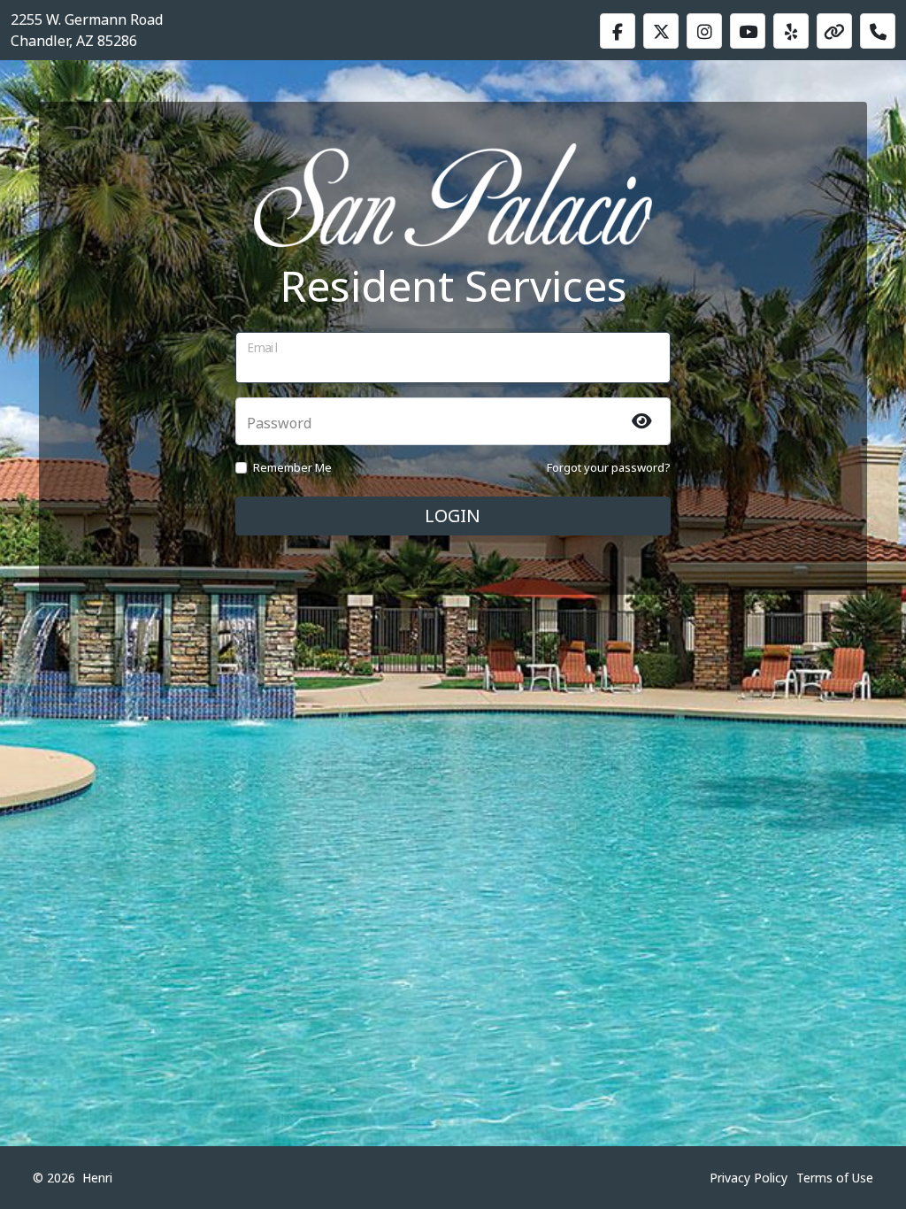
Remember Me (292, 467)
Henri (97, 1177)
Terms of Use (834, 1177)
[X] (661, 31)
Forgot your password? (609, 467)
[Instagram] (704, 31)
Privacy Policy (748, 1177)
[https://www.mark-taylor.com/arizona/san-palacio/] (834, 31)
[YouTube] (747, 31)
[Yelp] (791, 31)
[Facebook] (617, 31)
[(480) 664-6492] (877, 31)
